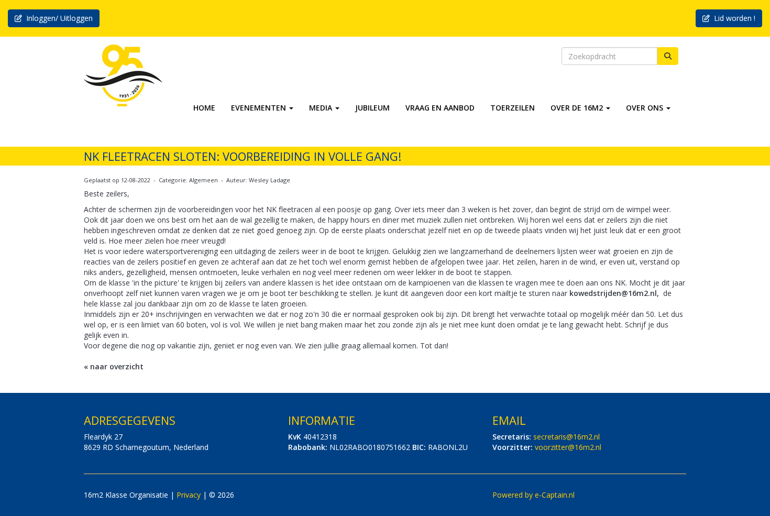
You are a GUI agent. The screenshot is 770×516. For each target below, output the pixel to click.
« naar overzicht (114, 366)
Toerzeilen (512, 108)
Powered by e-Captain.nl (533, 495)
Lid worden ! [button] (732, 18)
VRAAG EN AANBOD (440, 108)
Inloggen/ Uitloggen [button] (57, 18)
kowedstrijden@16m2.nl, (614, 293)
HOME (204, 108)
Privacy (189, 495)
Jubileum (372, 108)
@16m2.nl (566, 437)
